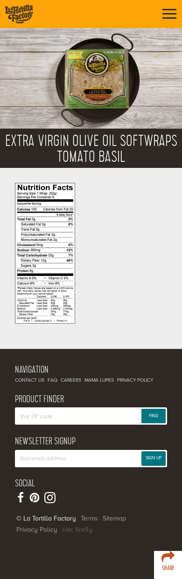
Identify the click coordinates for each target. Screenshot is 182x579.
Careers (71, 380)
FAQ (52, 380)
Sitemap (114, 518)
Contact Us (29, 380)
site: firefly (77, 530)
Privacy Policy (135, 380)
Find (153, 416)
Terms (89, 518)
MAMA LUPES (99, 380)
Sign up (153, 458)
